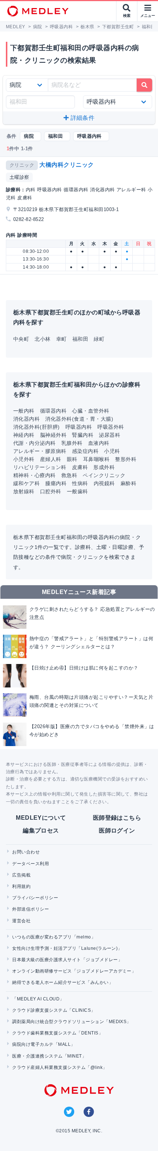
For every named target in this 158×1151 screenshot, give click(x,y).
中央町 (21, 339)
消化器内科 (26, 419)
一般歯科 (77, 491)
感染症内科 (85, 451)
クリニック (22, 165)
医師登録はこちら (117, 818)
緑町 (99, 339)
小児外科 (24, 459)
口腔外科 (50, 491)
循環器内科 (53, 411)
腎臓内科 (82, 435)
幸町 (61, 339)
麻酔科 (128, 483)
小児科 (112, 451)
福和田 (80, 339)
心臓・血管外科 (90, 411)
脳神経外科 (53, 435)
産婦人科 (50, 459)
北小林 (42, 339)
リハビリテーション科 (40, 467)
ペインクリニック (104, 475)
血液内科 (98, 443)
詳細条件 (81, 118)
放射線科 (24, 491)
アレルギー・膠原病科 (40, 451)
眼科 (72, 459)
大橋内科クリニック (66, 165)
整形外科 (125, 459)
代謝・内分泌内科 (34, 443)
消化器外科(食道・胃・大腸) (79, 419)
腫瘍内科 (56, 483)
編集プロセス (41, 830)
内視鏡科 (104, 483)
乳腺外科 (72, 443)
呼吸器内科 (78, 427)
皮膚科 (80, 467)
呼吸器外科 (110, 427)
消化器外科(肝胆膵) (36, 427)
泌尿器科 (109, 435)
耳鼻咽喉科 (96, 459)
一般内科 (24, 411)
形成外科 (104, 467)
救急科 (69, 475)
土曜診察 (19, 177)
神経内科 (24, 435)
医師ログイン (117, 830)
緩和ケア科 (26, 483)
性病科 (80, 483)
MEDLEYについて (41, 818)
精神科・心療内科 (34, 475)
